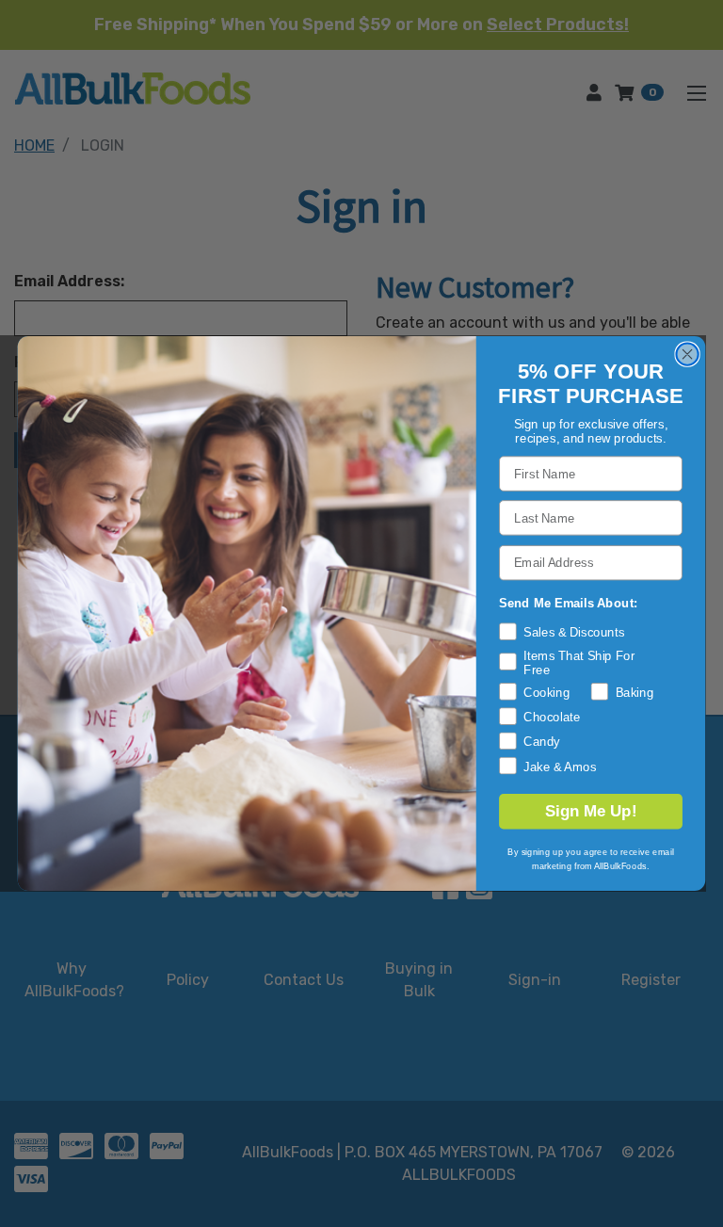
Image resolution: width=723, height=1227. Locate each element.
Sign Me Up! (590, 811)
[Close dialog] (687, 353)
